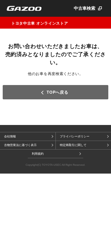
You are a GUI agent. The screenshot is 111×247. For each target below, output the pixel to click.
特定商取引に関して (73, 145)
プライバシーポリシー (74, 136)
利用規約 (38, 153)
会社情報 (10, 136)
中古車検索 (84, 8)
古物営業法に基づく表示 (20, 145)
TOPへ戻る (57, 92)
